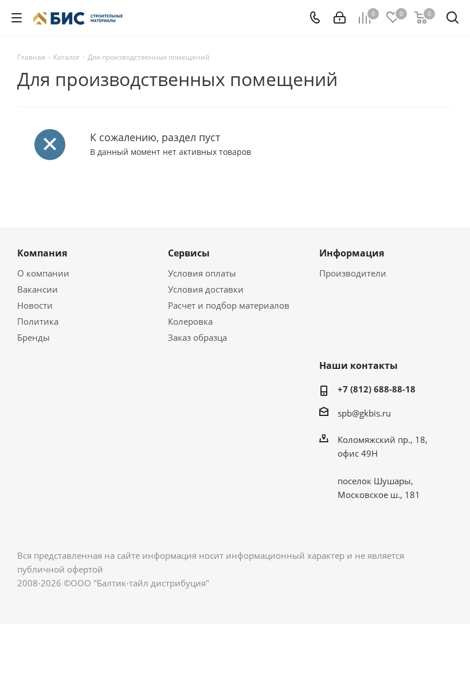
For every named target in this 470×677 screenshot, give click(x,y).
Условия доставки (206, 289)
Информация (351, 253)
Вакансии (37, 289)
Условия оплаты (202, 273)
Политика (37, 321)
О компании (43, 273)
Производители (352, 273)
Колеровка (190, 321)
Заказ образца (197, 337)
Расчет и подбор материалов (228, 305)
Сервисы (189, 253)
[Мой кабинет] (340, 18)
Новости (35, 305)
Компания (42, 253)
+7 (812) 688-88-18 (377, 389)
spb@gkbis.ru (364, 413)
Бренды (33, 337)
